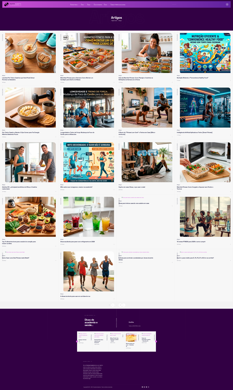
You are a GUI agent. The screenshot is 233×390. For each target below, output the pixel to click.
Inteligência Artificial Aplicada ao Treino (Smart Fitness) (194, 132)
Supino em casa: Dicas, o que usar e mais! (132, 187)
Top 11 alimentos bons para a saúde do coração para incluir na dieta (19, 243)
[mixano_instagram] (148, 387)
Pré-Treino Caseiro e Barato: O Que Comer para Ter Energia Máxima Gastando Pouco (20, 133)
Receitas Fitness (74, 4)
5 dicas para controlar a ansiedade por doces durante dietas (136, 259)
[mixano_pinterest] (146, 387)
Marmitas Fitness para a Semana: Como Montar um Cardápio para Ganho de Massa (76, 79)
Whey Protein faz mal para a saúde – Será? (114, 339)
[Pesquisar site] (227, 4)
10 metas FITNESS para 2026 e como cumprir (191, 242)
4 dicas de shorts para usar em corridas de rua (75, 296)
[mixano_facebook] (142, 387)
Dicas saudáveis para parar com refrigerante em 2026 (77, 242)
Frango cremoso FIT (82, 340)
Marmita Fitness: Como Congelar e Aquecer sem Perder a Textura (195, 188)
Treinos (105, 4)
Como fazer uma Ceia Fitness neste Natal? (15, 258)
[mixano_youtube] (144, 387)
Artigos (88, 4)
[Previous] (77, 341)
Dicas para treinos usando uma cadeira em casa (134, 203)
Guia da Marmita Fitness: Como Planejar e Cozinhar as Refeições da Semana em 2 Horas (136, 79)
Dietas (82, 4)
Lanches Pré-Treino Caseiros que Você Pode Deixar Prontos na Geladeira (18, 79)
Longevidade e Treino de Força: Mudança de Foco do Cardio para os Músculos (77, 133)
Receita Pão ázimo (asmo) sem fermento (98, 341)
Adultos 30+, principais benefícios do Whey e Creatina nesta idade (19, 188)
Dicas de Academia (98, 4)
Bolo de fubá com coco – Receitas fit (130, 345)
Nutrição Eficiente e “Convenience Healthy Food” (192, 78)
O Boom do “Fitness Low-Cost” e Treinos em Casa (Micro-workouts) (137, 133)
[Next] (156, 341)
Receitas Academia (90, 365)
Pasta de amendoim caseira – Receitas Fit (146, 339)
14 (120, 305)
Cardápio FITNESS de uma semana (117, 4)
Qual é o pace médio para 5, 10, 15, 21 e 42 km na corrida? (195, 258)
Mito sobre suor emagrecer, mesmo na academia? (76, 187)
